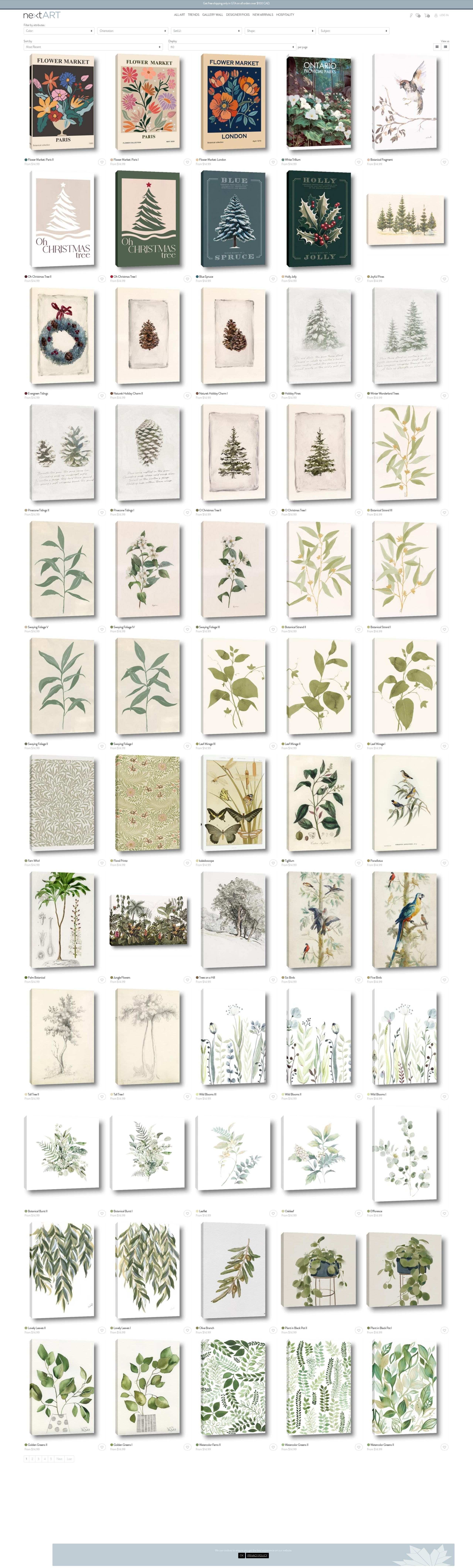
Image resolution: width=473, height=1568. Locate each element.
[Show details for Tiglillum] (322, 806)
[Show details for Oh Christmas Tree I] (151, 221)
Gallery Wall (212, 15)
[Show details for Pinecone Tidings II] (65, 455)
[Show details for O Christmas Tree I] (322, 455)
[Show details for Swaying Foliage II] (65, 689)
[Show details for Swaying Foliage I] (151, 689)
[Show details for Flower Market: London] (236, 105)
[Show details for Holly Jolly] (322, 221)
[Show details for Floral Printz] (151, 806)
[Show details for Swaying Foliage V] (65, 572)
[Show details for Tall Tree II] (65, 1039)
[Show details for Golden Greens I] (151, 1390)
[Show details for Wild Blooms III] (236, 1039)
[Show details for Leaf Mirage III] (236, 689)
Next (59, 1459)
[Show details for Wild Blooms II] (322, 1039)
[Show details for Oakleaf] (322, 1146)
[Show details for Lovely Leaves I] (151, 1273)
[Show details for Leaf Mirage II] (322, 689)
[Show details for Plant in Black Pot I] (407, 1263)
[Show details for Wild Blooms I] (407, 1039)
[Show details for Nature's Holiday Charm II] (151, 338)
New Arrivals (263, 15)
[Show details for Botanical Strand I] (407, 572)
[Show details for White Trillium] (322, 105)
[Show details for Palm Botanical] (65, 922)
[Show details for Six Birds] (322, 922)
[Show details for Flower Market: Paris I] (151, 105)
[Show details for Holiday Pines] (322, 338)
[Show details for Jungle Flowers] (151, 904)
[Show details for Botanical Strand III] (407, 455)
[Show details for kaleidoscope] (236, 806)
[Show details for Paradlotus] (407, 806)
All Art (179, 15)
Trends (193, 15)
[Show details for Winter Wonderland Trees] (407, 338)
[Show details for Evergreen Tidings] (65, 338)
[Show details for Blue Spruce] (236, 221)
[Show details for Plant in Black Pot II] (322, 1263)
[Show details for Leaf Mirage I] (407, 689)
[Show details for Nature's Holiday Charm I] (236, 338)
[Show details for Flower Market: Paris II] (65, 105)
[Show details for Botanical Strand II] (322, 572)
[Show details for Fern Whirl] (65, 806)
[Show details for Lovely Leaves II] (65, 1273)
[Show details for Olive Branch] (236, 1273)
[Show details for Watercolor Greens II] (322, 1390)
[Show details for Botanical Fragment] (407, 105)
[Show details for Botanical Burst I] (151, 1146)
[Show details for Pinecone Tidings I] (151, 455)
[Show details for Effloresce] (407, 1156)
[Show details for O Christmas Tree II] (236, 455)
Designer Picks (238, 15)
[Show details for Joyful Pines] (407, 203)
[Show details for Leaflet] (236, 1146)
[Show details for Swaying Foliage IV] (151, 572)
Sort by (28, 41)
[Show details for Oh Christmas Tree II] (65, 221)
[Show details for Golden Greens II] (65, 1390)
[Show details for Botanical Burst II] (65, 1146)
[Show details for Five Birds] (407, 922)
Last (69, 1459)
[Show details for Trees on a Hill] (236, 922)
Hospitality (285, 15)
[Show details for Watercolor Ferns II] (236, 1390)
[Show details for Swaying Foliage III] (236, 572)
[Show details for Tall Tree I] (151, 1039)
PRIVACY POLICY (257, 1555)
